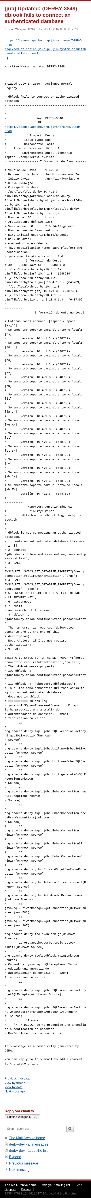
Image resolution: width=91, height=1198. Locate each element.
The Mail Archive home (27, 1138)
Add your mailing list (56, 1185)
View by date (14, 1087)
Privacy (26, 1189)
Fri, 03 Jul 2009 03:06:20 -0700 (59, 29)
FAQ (79, 1185)
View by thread (15, 1083)
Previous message (17, 1078)
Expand (15, 1157)
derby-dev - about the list (28, 1150)
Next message (15, 1091)
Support (10, 1189)
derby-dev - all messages (28, 1144)
